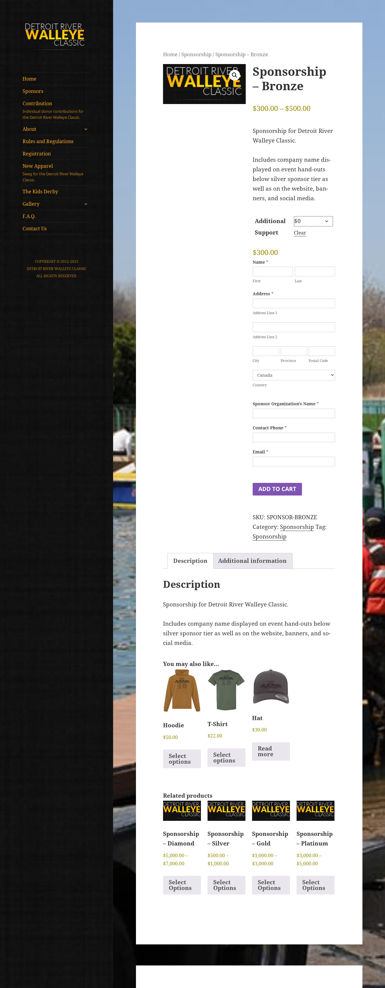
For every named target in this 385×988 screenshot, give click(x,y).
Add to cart (277, 489)
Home (29, 78)
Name (260, 262)
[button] (234, 75)
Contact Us (35, 228)
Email (260, 452)
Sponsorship (196, 54)
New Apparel (53, 173)
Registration (37, 153)
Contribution (53, 110)
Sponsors (33, 91)
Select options (180, 759)
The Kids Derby (40, 191)
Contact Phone (270, 428)
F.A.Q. (29, 216)
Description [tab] (190, 561)
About (29, 129)
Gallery (31, 204)
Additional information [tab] (252, 561)
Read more (265, 751)
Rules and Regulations (48, 141)
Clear (300, 232)
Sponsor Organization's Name (286, 404)
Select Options (180, 885)
